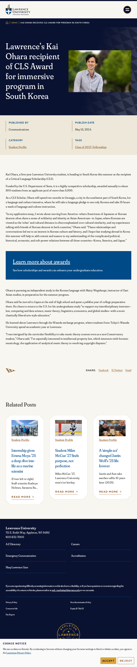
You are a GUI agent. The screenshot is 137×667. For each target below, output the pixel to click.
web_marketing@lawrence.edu (66, 590)
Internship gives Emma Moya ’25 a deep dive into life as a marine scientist (23, 461)
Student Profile (18, 147)
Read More (22, 498)
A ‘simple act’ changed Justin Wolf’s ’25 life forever (110, 458)
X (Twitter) (117, 370)
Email (128, 370)
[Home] (7, 22)
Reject (126, 660)
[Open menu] (127, 10)
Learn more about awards (41, 261)
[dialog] (68, 653)
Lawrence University (21, 528)
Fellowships (100, 147)
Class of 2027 (83, 147)
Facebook (104, 370)
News (14, 23)
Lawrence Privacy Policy (18, 652)
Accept (108, 660)
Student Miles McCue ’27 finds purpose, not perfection (67, 458)
